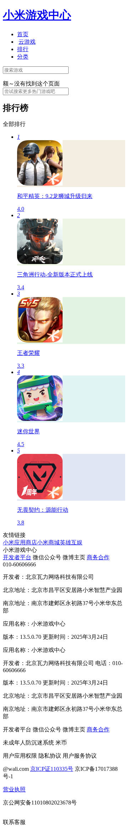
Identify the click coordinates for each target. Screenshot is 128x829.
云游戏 (27, 42)
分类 (22, 57)
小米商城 (48, 542)
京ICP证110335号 (51, 769)
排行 (22, 49)
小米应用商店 (20, 542)
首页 (22, 34)
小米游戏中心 (37, 15)
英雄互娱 (71, 542)
